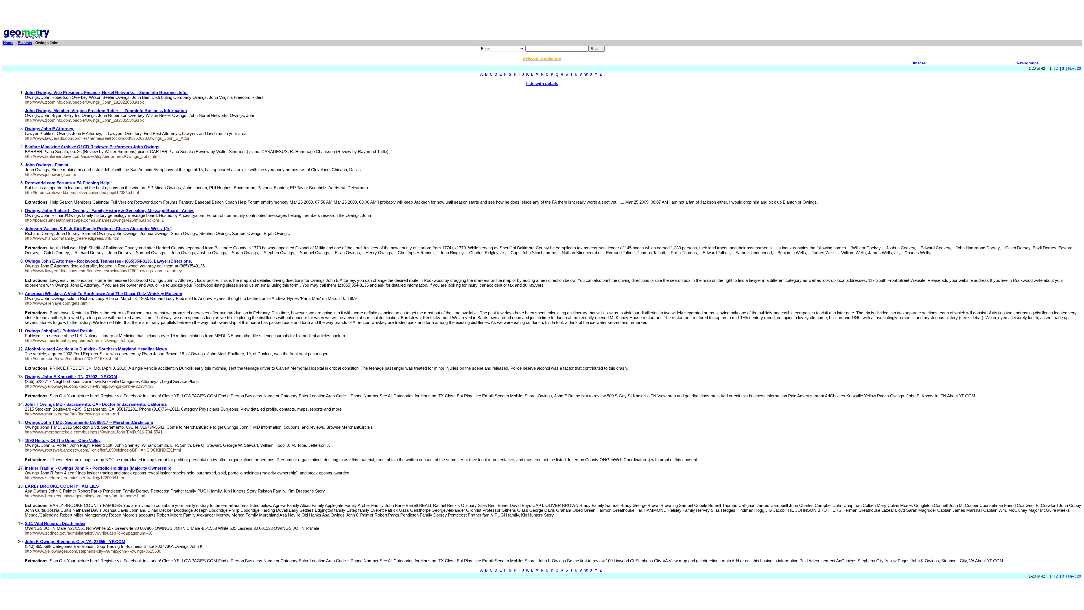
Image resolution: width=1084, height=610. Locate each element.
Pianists (25, 43)
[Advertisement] (542, 15)
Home (8, 43)
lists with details (542, 83)
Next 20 (1074, 68)
